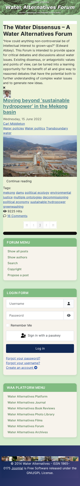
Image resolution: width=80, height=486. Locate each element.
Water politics (35, 128)
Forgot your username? (23, 363)
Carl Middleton (14, 124)
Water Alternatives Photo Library (31, 414)
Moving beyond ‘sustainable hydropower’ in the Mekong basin (36, 106)
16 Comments (17, 216)
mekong (9, 192)
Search (13, 263)
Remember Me (21, 325)
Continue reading (19, 181)
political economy (16, 202)
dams (20, 192)
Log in (40, 348)
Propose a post (18, 275)
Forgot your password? (23, 358)
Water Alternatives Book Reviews (31, 408)
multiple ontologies (28, 197)
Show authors (17, 257)
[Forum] (40, 7)
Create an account (20, 368)
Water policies (13, 128)
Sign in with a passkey (44, 336)
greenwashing (13, 206)
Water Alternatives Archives (28, 432)
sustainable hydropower (48, 202)
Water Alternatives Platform (27, 396)
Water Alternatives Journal (27, 402)
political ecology (37, 192)
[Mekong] (40, 156)
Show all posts (18, 251)
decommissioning (55, 197)
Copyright (15, 269)
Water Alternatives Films (25, 420)
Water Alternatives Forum (26, 426)
